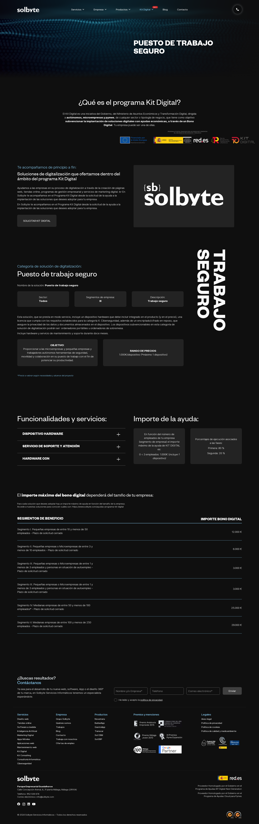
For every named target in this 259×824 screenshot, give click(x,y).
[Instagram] (23, 804)
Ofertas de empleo (65, 743)
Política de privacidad (211, 723)
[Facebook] (18, 804)
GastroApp (100, 727)
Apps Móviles (23, 739)
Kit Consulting (24, 755)
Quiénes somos (63, 723)
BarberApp (100, 723)
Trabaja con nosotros (66, 739)
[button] (83, 9)
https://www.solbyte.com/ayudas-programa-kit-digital (98, 506)
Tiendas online (24, 723)
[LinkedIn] (28, 804)
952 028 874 (33, 794)
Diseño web (23, 719)
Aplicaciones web (25, 743)
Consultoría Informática (28, 759)
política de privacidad (151, 699)
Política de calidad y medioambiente (218, 731)
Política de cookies (210, 727)
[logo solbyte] (28, 9)
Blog (58, 731)
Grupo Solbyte (63, 719)
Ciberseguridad (24, 763)
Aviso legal (206, 719)
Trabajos (60, 727)
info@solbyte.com (45, 797)
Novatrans (100, 719)
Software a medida (26, 727)
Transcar (99, 731)
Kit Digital (22, 751)
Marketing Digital (25, 735)
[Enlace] (237, 9)
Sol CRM (99, 735)
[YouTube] (33, 804)
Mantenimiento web (27, 747)
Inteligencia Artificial (27, 731)
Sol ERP (98, 739)
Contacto (61, 735)
